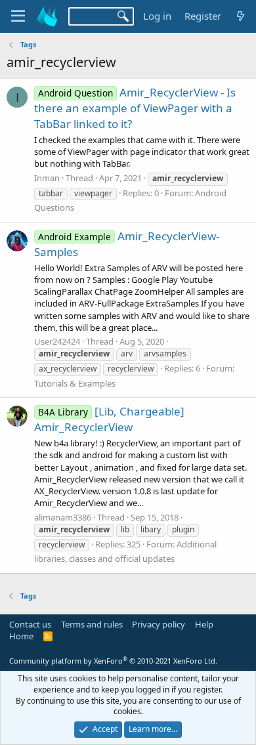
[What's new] (240, 16)
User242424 (57, 341)
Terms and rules (92, 624)
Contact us (30, 624)
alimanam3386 (62, 517)
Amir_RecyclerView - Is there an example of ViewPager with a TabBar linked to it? (135, 108)
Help (204, 624)
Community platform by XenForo (113, 661)
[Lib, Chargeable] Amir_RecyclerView (109, 419)
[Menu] (18, 16)
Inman (47, 178)
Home (21, 636)
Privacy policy (158, 624)
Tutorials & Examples (75, 383)
